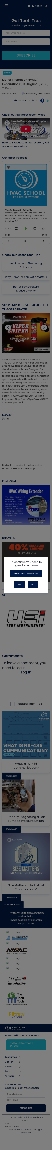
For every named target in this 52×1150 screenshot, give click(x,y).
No (33, 584)
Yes (19, 584)
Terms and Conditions (26, 573)
